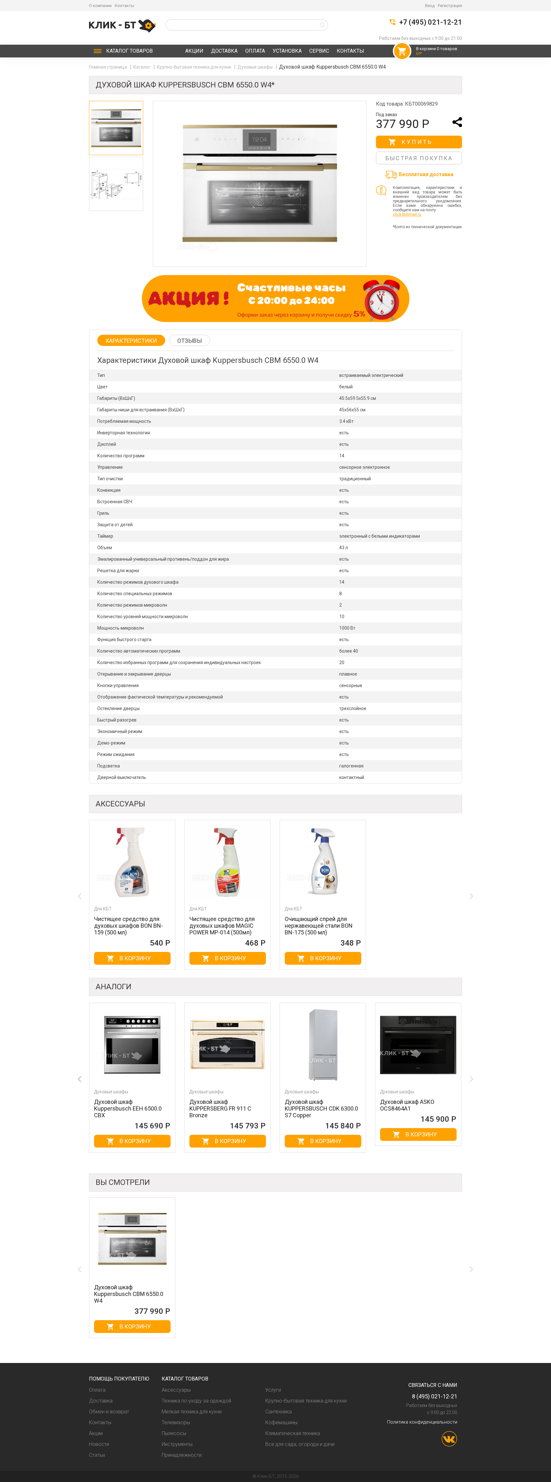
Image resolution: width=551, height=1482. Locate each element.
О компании (100, 5)
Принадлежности (182, 1455)
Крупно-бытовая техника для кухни (194, 67)
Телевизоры (176, 1422)
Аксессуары (176, 1390)
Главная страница (108, 67)
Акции (194, 51)
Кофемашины (281, 1422)
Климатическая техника (292, 1433)
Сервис (319, 51)
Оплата (255, 51)
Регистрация (450, 5)
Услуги (273, 1390)
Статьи (97, 1455)
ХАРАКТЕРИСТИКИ (131, 340)
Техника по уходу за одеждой (196, 1401)
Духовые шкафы (256, 67)
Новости (99, 1444)
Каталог (129, 51)
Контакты (124, 5)
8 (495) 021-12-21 (434, 1396)
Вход (430, 5)
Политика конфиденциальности (422, 1422)
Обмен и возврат (109, 1412)
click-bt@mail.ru (407, 214)
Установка (287, 51)
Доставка (224, 51)
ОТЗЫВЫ (189, 340)
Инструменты (177, 1444)
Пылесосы (174, 1433)
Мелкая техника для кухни (192, 1412)
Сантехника (278, 1412)
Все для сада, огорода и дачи (299, 1444)
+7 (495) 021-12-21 (430, 22)
